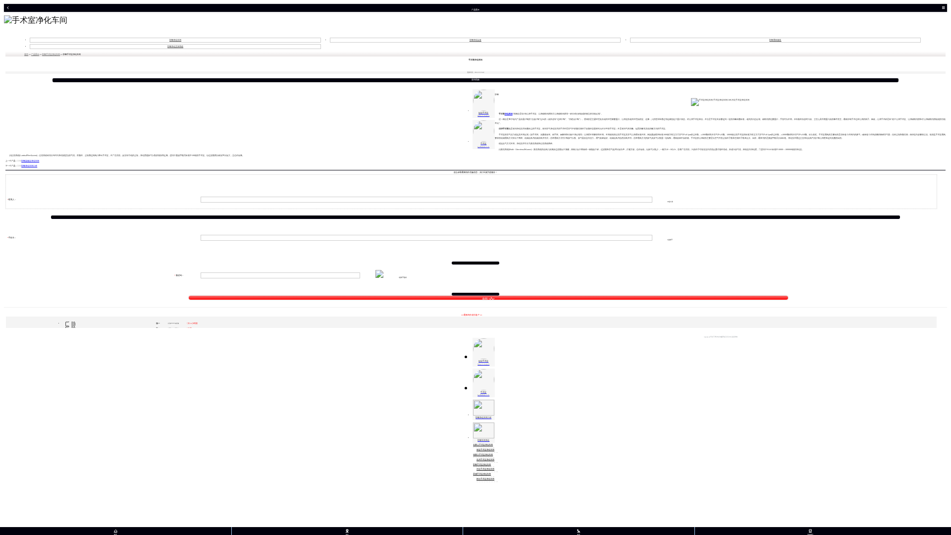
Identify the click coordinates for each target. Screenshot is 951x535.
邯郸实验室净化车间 (30, 161)
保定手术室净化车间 (485, 450)
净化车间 (509, 113)
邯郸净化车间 (175, 40)
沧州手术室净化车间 (485, 460)
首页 (26, 54)
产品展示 (35, 54)
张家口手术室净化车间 (483, 455)
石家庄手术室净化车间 (483, 445)
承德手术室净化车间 (482, 474)
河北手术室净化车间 (485, 469)
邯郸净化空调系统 (175, 47)
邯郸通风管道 (775, 40)
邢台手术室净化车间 (485, 479)
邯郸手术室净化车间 (51, 54)
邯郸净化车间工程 (29, 166)
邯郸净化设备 (475, 40)
